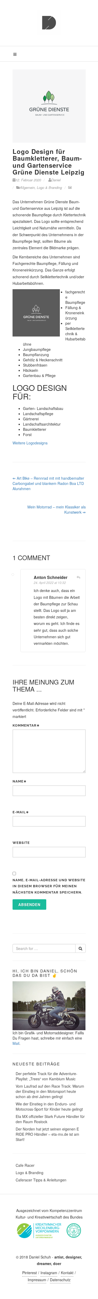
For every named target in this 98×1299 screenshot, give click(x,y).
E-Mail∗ (21, 812)
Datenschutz (60, 1279)
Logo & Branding (49, 187)
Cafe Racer (25, 1165)
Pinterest (29, 1272)
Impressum (37, 1279)
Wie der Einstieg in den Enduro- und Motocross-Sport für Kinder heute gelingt (49, 1106)
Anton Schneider (50, 577)
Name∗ (20, 781)
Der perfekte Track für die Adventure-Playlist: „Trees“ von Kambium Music (46, 1076)
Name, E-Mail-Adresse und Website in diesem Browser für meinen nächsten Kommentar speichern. (49, 886)
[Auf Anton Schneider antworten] (78, 577)
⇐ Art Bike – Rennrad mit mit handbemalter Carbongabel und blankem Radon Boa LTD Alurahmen (48, 483)
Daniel (56, 179)
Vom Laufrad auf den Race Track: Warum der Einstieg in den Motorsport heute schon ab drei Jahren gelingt (50, 1091)
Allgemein (27, 187)
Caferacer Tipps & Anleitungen (41, 1179)
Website (21, 843)
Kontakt (67, 1272)
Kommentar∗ (26, 725)
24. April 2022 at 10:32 (50, 582)
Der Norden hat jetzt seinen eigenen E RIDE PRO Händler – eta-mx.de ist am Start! (47, 1134)
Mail (16, 1043)
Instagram (49, 1272)
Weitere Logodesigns (30, 442)
